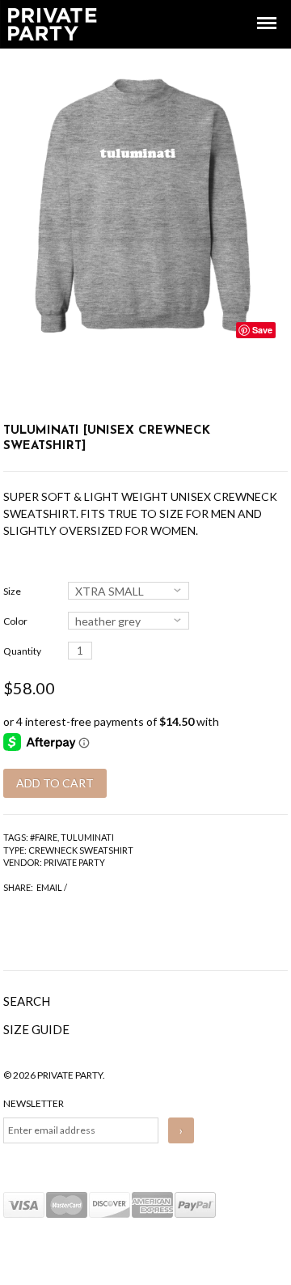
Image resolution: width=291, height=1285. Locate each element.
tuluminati (87, 837)
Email (49, 887)
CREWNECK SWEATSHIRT (80, 850)
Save (262, 330)
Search (26, 1001)
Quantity (22, 651)
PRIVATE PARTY (74, 862)
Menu (255, 8)
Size (12, 591)
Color (15, 621)
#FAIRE (43, 837)
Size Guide (36, 1029)
